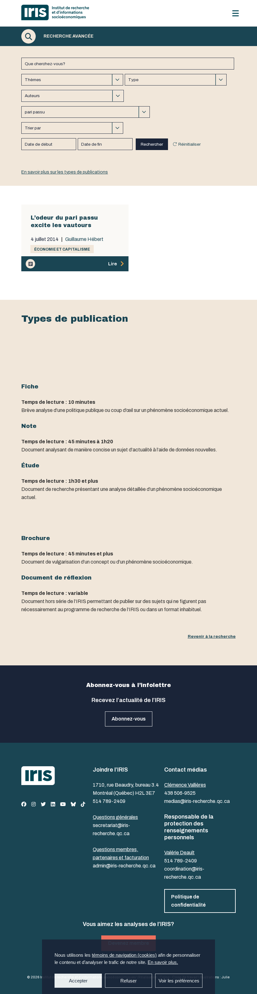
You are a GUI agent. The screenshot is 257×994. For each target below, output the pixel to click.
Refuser (128, 980)
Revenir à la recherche (212, 636)
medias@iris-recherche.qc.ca (197, 801)
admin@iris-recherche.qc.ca (124, 865)
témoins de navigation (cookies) (124, 955)
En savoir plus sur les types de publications (64, 172)
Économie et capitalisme (62, 249)
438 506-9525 (180, 793)
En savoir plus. (163, 962)
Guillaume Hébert (84, 239)
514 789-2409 (109, 801)
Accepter (78, 980)
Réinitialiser (189, 144)
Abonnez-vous (129, 718)
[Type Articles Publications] (176, 80)
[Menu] (235, 13)
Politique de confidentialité (188, 901)
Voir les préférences (179, 980)
